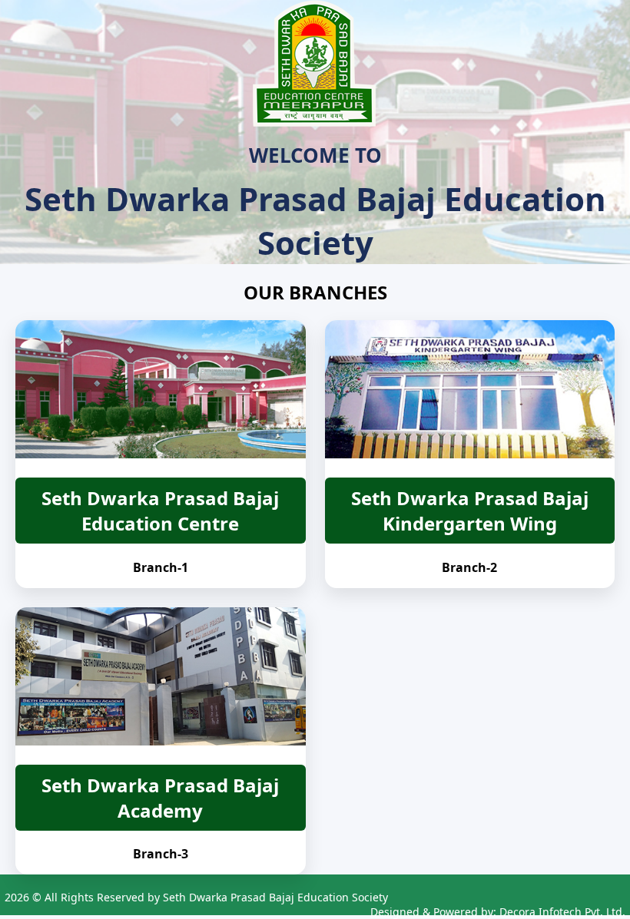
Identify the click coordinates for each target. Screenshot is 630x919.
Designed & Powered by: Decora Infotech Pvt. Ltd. (497, 911)
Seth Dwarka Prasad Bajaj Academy (160, 797)
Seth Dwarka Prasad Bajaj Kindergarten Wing (470, 510)
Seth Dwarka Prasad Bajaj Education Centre (160, 510)
